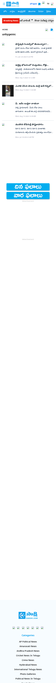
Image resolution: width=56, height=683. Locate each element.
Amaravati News (28, 646)
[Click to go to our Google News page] (42, 628)
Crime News (28, 660)
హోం (5, 11)
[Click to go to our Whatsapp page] (18, 628)
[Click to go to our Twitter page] (23, 628)
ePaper (34, 4)
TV (48, 4)
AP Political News (28, 642)
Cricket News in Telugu (28, 655)
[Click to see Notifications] (52, 4)
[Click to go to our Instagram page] (28, 628)
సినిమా (41, 11)
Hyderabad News (28, 665)
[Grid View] (47, 30)
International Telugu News (28, 669)
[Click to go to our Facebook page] (14, 628)
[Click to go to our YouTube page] (33, 628)
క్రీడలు (49, 11)
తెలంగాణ (31, 11)
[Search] (39, 4)
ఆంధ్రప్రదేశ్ (21, 11)
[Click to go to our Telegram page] (37, 628)
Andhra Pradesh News (28, 651)
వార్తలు (12, 11)
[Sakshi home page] (28, 615)
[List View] (52, 30)
